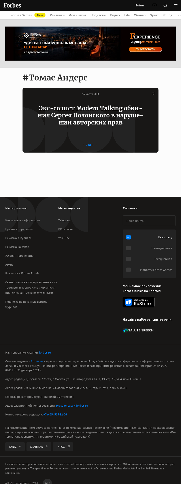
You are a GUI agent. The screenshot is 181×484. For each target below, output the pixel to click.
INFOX (61, 447)
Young (167, 15)
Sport (154, 15)
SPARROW (36, 447)
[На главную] (12, 5)
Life (127, 15)
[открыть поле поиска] (165, 5)
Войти (140, 5)
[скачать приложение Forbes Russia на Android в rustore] (139, 302)
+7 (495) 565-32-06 (55, 414)
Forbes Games (27, 15)
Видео (115, 15)
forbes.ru (45, 352)
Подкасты (98, 15)
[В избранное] (153, 93)
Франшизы (77, 15)
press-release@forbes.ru (72, 405)
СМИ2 (13, 447)
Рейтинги (57, 15)
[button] (175, 5)
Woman (140, 15)
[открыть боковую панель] (154, 5)
